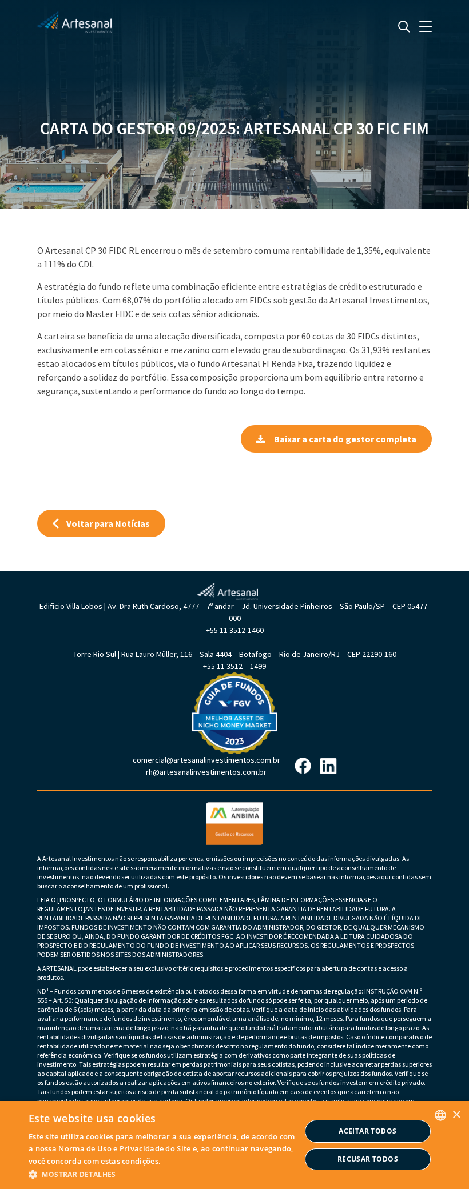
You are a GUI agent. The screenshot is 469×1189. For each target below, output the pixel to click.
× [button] (456, 1115)
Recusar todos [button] (367, 1159)
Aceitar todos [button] (367, 1131)
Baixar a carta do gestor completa (345, 439)
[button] (165, 1173)
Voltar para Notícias (108, 523)
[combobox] (440, 1115)
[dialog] (234, 1145)
